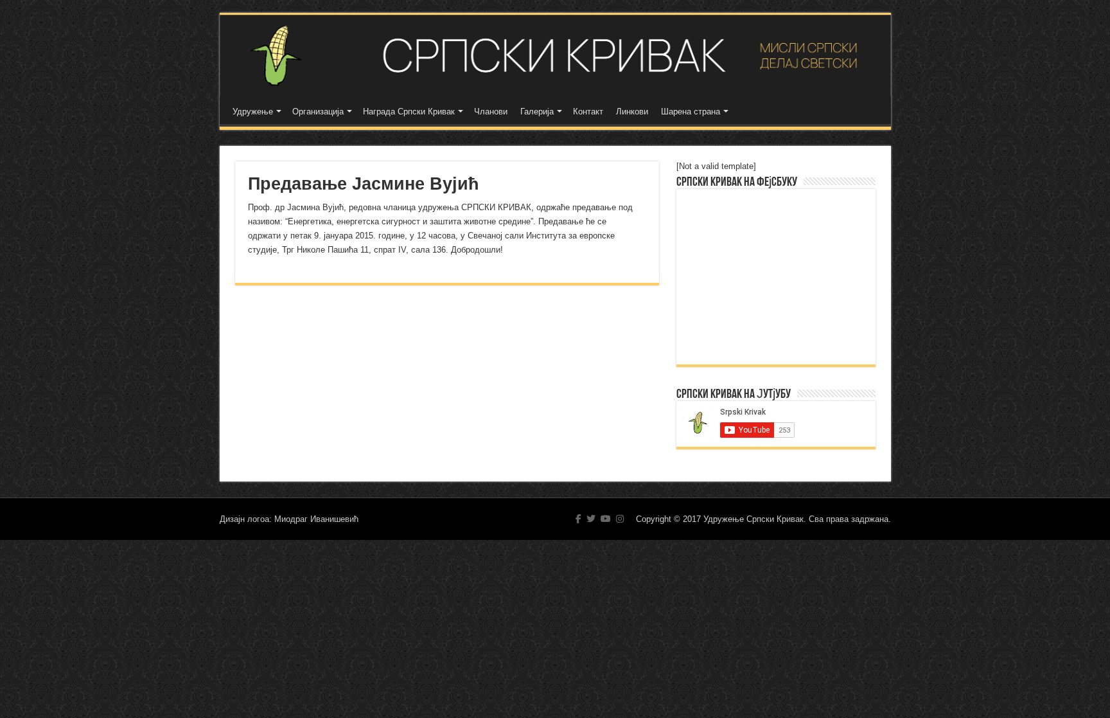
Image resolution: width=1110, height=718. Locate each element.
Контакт (588, 111)
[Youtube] (605, 518)
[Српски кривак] (555, 55)
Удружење (253, 111)
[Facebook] (578, 518)
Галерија (537, 111)
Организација (318, 111)
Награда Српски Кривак (409, 111)
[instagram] (620, 518)
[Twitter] (591, 518)
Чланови (490, 111)
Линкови (632, 111)
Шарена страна (690, 111)
